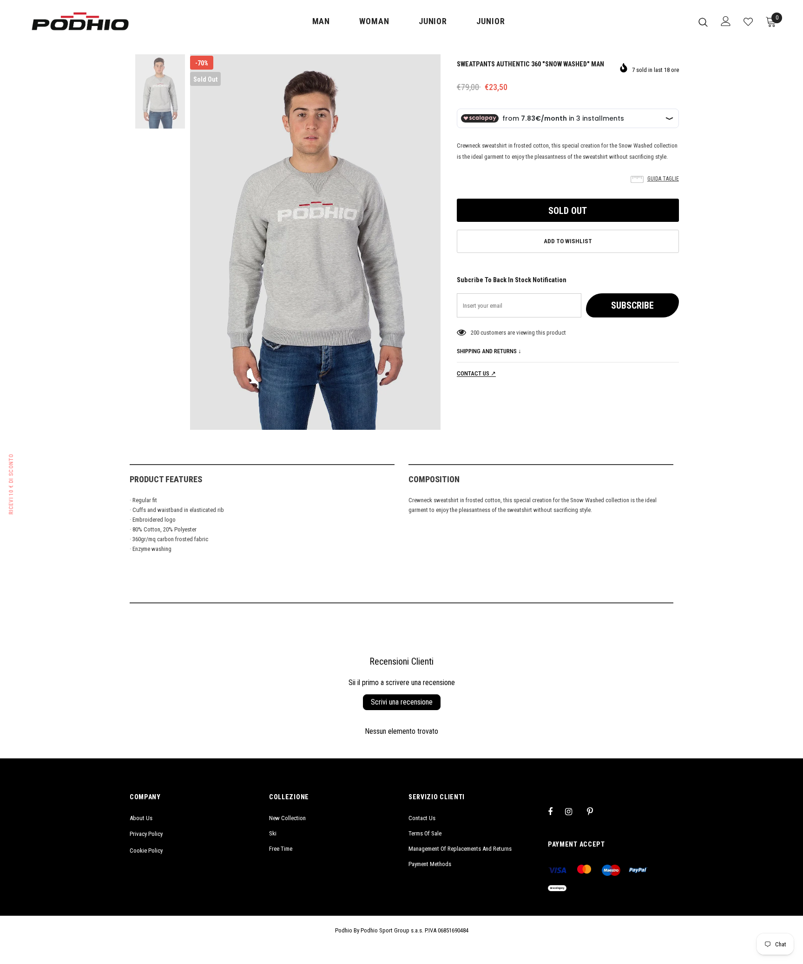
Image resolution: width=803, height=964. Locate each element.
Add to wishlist (568, 241)
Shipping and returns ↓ (489, 351)
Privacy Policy (146, 833)
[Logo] (80, 21)
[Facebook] (556, 811)
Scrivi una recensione (402, 702)
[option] (315, 242)
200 (475, 332)
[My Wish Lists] (748, 21)
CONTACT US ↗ (476, 373)
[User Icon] (726, 21)
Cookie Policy (146, 850)
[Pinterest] (595, 811)
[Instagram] (573, 811)
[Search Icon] (703, 21)
